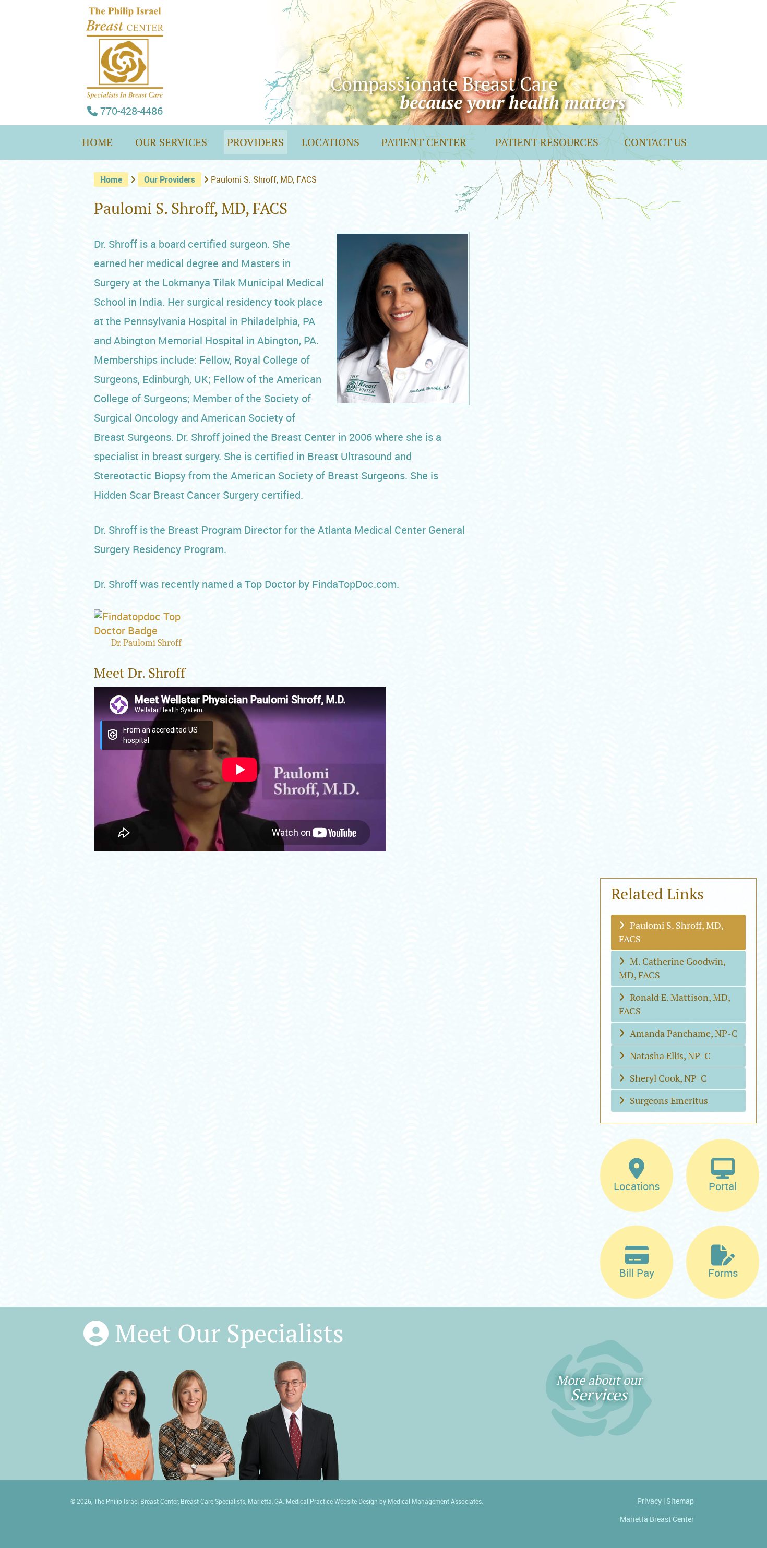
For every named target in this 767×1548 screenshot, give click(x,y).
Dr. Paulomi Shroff (146, 643)
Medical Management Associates (435, 1501)
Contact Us (655, 142)
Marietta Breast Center (657, 1519)
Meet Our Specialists (226, 1333)
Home (100, 142)
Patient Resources (546, 142)
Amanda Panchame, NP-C (684, 1033)
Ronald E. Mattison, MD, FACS (674, 1004)
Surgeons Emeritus (669, 1101)
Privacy (649, 1501)
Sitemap (680, 1501)
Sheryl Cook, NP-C (668, 1078)
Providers (255, 142)
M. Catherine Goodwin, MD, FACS (672, 968)
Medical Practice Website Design (332, 1501)
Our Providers (169, 179)
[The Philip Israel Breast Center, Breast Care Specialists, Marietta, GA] (124, 91)
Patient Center (423, 142)
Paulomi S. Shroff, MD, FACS (671, 932)
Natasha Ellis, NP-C (670, 1056)
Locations (330, 142)
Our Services (171, 142)
